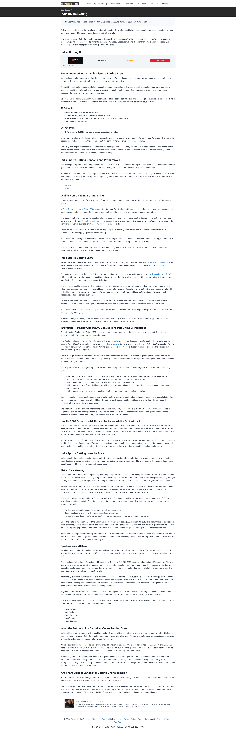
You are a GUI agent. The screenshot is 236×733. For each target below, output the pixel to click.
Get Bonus (160, 60)
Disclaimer (117, 719)
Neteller (67, 185)
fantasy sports (125, 553)
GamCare (118, 722)
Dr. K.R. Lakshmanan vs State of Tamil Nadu (82, 209)
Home (88, 4)
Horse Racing (116, 4)
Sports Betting (100, 4)
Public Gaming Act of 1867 (159, 274)
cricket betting (123, 102)
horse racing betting (100, 221)
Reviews (154, 4)
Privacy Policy (130, 719)
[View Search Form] (173, 3)
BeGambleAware (164, 719)
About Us (96, 719)
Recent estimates (157, 262)
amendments (114, 344)
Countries (67, 10)
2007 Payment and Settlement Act (80, 425)
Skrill (66, 188)
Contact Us (107, 719)
